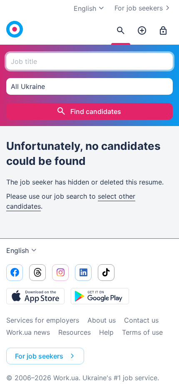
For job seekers (138, 8)
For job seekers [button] (39, 356)
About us (101, 320)
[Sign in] (163, 31)
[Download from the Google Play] (100, 296)
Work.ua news (28, 332)
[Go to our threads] (37, 272)
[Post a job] (142, 31)
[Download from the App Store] (35, 296)
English (17, 250)
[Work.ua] (14, 29)
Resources (74, 332)
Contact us (141, 320)
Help (106, 332)
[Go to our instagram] (60, 272)
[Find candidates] (120, 31)
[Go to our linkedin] (83, 272)
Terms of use (142, 332)
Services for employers (42, 320)
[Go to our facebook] (14, 272)
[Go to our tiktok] (106, 272)
